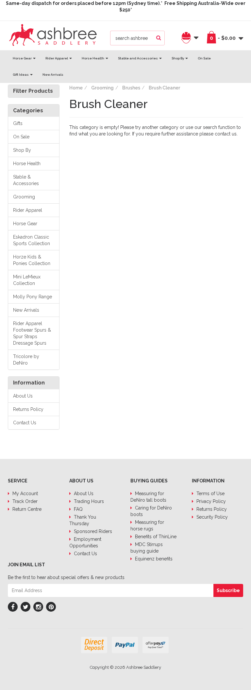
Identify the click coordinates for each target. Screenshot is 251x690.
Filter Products (33, 91)
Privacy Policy (210, 501)
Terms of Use (210, 493)
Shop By (178, 58)
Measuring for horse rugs (147, 525)
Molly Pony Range (32, 296)
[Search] (159, 38)
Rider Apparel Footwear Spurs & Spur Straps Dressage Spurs (32, 333)
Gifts (18, 123)
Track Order (24, 501)
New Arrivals (52, 74)
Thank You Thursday (82, 520)
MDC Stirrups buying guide (146, 548)
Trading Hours (88, 501)
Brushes (131, 87)
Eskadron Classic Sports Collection (31, 240)
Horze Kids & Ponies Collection (31, 260)
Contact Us (24, 422)
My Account (24, 493)
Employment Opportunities (85, 542)
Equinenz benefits (153, 558)
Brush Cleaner (164, 87)
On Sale (204, 58)
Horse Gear (22, 58)
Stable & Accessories (26, 180)
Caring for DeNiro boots (151, 511)
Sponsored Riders (92, 531)
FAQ (78, 509)
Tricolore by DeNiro (26, 360)
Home (76, 87)
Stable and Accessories (138, 58)
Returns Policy (28, 409)
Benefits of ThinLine (155, 536)
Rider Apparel (57, 58)
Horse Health (93, 58)
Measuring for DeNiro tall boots (148, 497)
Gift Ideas (21, 74)
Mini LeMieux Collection (27, 280)
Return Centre (26, 509)
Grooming (24, 196)
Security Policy (211, 517)
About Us (23, 396)
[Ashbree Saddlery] (53, 34)
